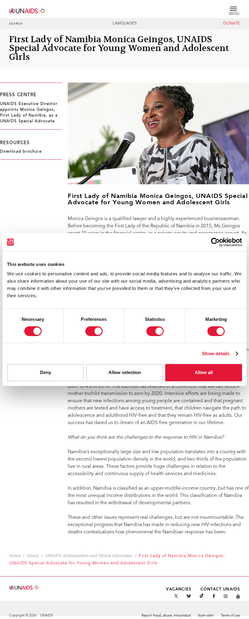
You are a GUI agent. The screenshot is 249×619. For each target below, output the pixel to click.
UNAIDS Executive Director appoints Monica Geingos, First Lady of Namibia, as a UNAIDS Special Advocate (29, 113)
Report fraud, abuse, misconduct (166, 615)
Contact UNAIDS (220, 589)
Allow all (204, 372)
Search (16, 24)
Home (15, 556)
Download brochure (21, 152)
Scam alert (206, 615)
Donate (231, 24)
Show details (216, 353)
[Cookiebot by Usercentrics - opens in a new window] (215, 242)
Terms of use (230, 615)
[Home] (27, 10)
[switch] (94, 331)
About (33, 556)
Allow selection (124, 372)
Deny (45, 372)
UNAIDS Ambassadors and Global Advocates (89, 556)
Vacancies (179, 589)
